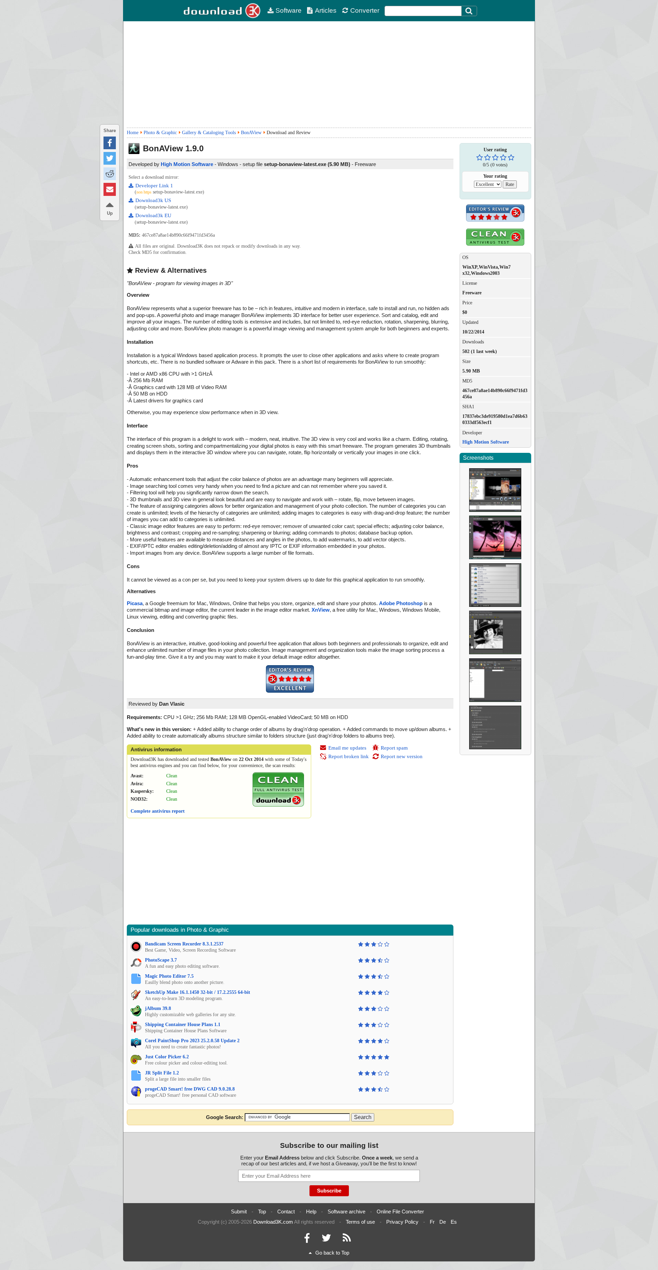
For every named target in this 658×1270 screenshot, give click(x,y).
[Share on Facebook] (109, 143)
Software (289, 10)
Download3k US (153, 200)
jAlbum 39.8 (158, 1008)
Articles (326, 10)
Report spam (394, 748)
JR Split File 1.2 (162, 1072)
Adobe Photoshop (401, 603)
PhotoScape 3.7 (161, 960)
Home (132, 132)
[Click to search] (470, 11)
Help (311, 1211)
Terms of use (360, 1222)
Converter (364, 10)
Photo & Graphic (160, 132)
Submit (239, 1211)
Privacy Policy (402, 1222)
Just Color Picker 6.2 (167, 1056)
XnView (321, 610)
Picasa (135, 603)
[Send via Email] (109, 189)
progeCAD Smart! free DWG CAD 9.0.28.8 (190, 1089)
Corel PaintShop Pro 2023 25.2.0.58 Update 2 (192, 1040)
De (442, 1222)
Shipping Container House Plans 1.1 (182, 1024)
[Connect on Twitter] (326, 1240)
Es (454, 1222)
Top (262, 1211)
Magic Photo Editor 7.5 (169, 976)
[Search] (469, 11)
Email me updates (347, 748)
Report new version (402, 756)
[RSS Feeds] (346, 1240)
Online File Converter (400, 1211)
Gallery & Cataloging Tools (209, 132)
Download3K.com (273, 1222)
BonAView (251, 132)
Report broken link (348, 756)
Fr (432, 1222)
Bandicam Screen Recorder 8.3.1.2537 (184, 943)
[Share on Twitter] (109, 158)
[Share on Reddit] (109, 173)
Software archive (346, 1211)
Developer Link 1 (154, 185)
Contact (286, 1211)
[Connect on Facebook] (307, 1240)
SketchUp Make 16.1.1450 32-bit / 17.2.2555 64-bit (197, 992)
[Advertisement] (329, 74)
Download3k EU (153, 215)
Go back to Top (332, 1253)
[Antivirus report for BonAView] (278, 805)
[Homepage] (222, 10)
